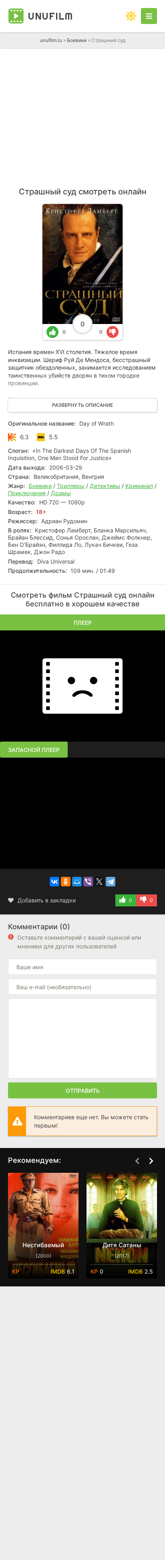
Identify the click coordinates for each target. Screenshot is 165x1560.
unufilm (50, 16)
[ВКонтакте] (54, 881)
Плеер (83, 622)
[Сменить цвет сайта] (131, 16)
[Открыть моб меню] (149, 16)
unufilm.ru (51, 40)
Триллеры (71, 485)
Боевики (77, 40)
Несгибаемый (43, 1245)
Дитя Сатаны (122, 1245)
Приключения (27, 493)
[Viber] (88, 881)
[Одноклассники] (65, 881)
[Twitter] (99, 881)
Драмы (61, 493)
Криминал (139, 485)
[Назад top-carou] (137, 1161)
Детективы (105, 485)
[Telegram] (110, 881)
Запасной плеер (34, 749)
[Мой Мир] (77, 881)
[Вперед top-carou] (151, 1161)
